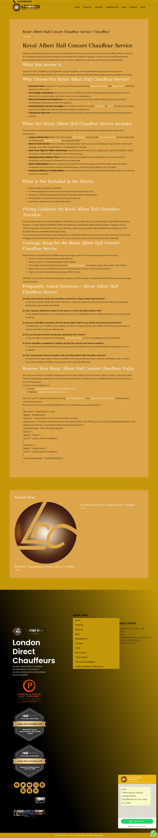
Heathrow (100, 106)
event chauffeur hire (75, 398)
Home (77, 7)
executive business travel (102, 398)
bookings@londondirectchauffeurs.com (55, 389)
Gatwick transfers (76, 265)
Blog (124, 7)
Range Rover (118, 86)
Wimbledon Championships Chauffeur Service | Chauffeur (45, 566)
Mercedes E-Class (107, 137)
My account (80, 652)
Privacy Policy (81, 657)
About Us (87, 7)
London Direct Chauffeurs (34, 651)
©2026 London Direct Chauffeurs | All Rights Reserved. (79, 835)
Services (99, 7)
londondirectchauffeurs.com (52, 392)
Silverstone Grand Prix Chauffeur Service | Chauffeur (108, 505)
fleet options (79, 137)
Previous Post (18, 483)
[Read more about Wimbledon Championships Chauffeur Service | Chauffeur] (46, 532)
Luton (110, 106)
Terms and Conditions (85, 662)
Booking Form (112, 7)
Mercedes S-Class (98, 86)
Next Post (142, 483)
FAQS (143, 7)
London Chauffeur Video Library (89, 666)
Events (27, 36)
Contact (133, 7)
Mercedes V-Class (52, 140)
